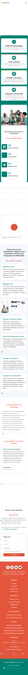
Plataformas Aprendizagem (14, 46)
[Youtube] (20, 567)
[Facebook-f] (8, 567)
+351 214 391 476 (14, 646)
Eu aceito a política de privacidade (12, 551)
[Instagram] (12, 567)
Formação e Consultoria (14, 78)
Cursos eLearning (14, 62)
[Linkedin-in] (16, 567)
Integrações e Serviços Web (14, 94)
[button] (14, 227)
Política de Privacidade (11, 529)
